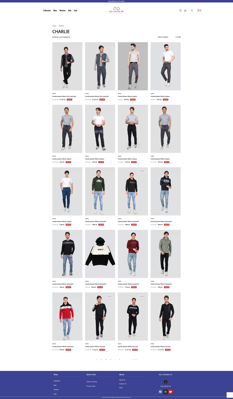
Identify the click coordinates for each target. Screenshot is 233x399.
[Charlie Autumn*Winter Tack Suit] (100, 316)
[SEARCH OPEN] (180, 10)
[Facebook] (160, 392)
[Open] (192, 10)
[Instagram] (165, 392)
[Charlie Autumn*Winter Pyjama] (133, 66)
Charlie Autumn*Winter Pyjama (127, 96)
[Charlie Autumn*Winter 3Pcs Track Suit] (67, 66)
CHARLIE (54, 93)
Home (54, 26)
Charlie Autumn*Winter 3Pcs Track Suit (64, 96)
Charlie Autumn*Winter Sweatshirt (95, 221)
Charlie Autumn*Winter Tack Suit (95, 346)
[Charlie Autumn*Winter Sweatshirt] (100, 191)
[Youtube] (170, 392)
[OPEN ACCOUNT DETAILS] (185, 10)
